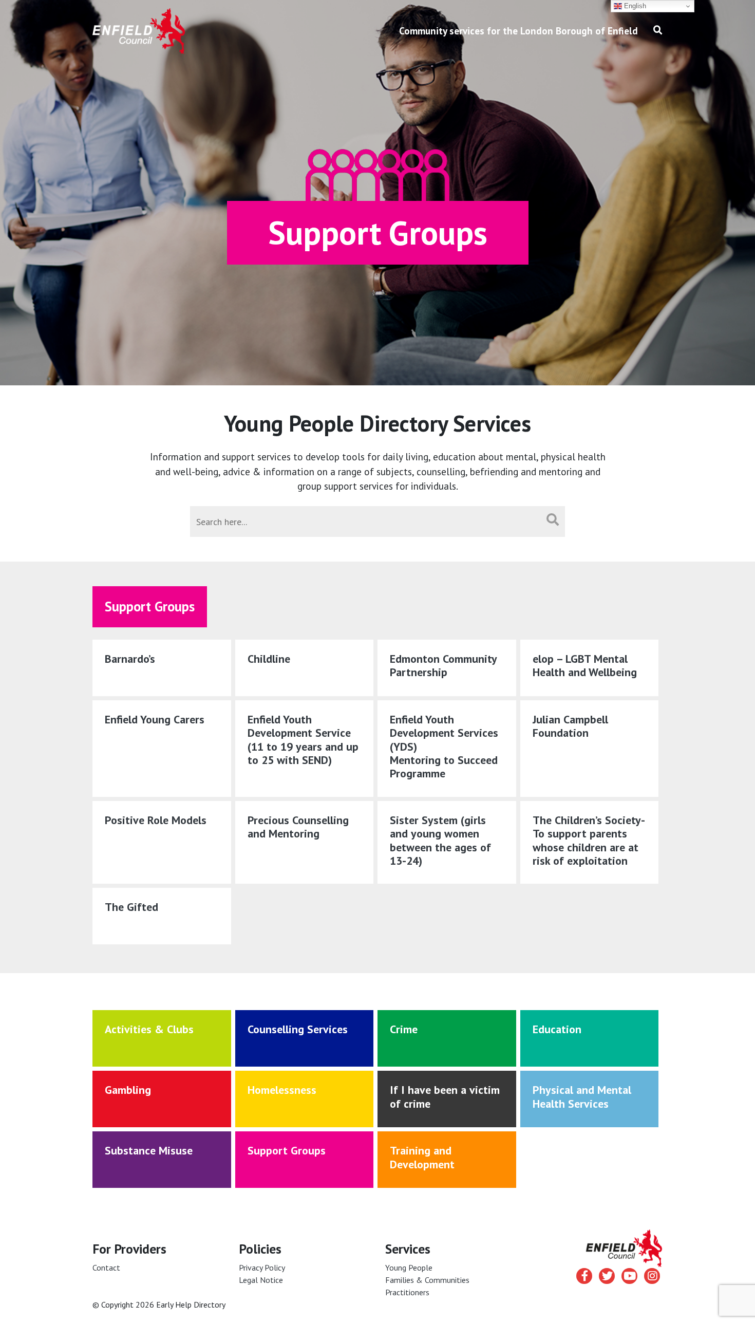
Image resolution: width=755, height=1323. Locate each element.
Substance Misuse (149, 1150)
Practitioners (407, 1292)
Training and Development (422, 1157)
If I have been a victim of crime (445, 1096)
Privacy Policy (262, 1267)
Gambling (128, 1090)
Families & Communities (427, 1280)
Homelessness (282, 1090)
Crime (404, 1029)
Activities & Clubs (149, 1029)
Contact (106, 1267)
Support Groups (287, 1150)
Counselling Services (298, 1029)
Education (557, 1029)
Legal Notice (261, 1280)
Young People (408, 1267)
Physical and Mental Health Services (582, 1096)
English (634, 6)
